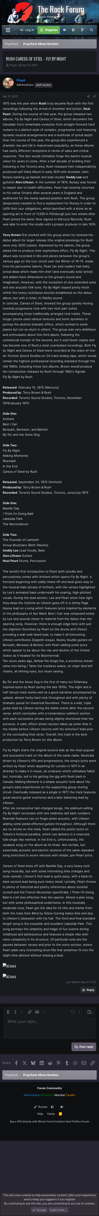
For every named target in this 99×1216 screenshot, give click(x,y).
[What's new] (82, 30)
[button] (73, 30)
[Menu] (8, 30)
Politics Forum (80, 1121)
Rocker (42, 1107)
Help (40, 1113)
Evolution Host (62, 1121)
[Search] (91, 30)
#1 (94, 96)
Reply (90, 990)
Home (51, 1113)
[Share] (88, 96)
